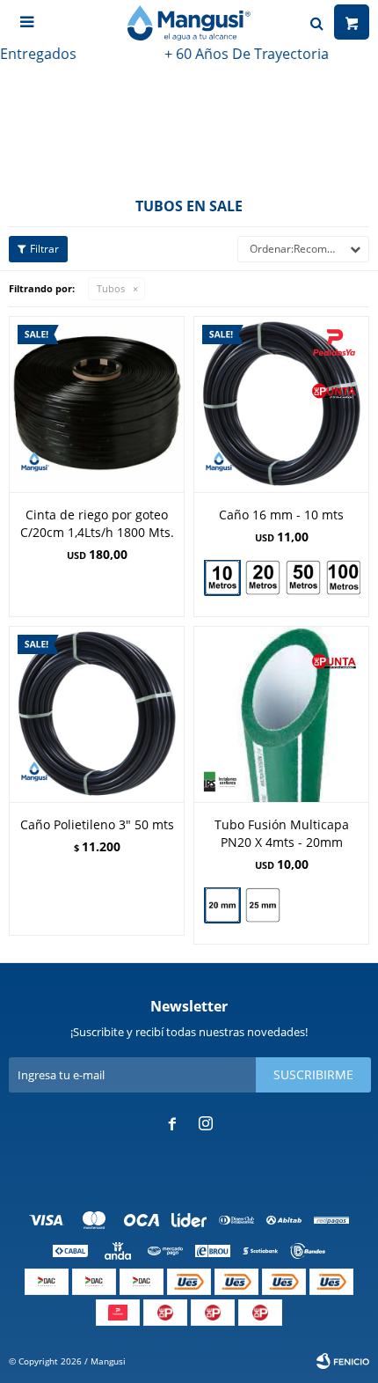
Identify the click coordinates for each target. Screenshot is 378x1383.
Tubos (111, 288)
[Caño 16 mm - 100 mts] (343, 577)
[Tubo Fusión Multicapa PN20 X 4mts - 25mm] (262, 907)
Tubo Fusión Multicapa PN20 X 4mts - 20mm (281, 833)
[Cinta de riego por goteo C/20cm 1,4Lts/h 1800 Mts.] (97, 404)
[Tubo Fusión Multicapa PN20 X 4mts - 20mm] (281, 714)
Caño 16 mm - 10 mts (281, 514)
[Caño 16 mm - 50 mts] (303, 577)
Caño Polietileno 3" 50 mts (97, 824)
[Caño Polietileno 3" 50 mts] (97, 714)
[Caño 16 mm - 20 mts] (262, 577)
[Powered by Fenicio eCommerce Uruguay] (342, 1361)
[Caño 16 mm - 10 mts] (281, 404)
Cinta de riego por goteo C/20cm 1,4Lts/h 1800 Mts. (97, 523)
